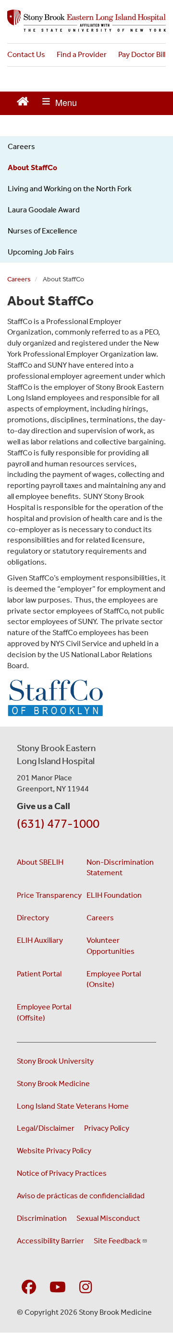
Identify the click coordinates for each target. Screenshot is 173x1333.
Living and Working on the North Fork (70, 188)
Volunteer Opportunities (110, 946)
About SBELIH (40, 862)
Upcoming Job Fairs (41, 251)
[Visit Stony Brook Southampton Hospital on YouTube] (58, 1288)
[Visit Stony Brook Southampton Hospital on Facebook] (29, 1288)
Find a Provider (82, 54)
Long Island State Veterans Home (73, 1106)
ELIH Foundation (114, 895)
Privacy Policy (106, 1128)
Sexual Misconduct (108, 1218)
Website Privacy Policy (54, 1150)
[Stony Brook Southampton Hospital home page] (86, 21)
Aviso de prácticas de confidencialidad (81, 1195)
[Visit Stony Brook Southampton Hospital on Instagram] (85, 1288)
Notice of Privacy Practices (62, 1173)
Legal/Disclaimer (45, 1128)
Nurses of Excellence (42, 230)
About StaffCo (32, 167)
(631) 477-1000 (58, 823)
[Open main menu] (59, 103)
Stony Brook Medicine (53, 1083)
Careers (21, 146)
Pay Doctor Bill (141, 54)
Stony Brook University (55, 1061)
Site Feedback (117, 1240)
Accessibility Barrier (50, 1240)
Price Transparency (49, 895)
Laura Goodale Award (44, 209)
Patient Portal (39, 973)
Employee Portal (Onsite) (113, 979)
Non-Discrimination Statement (120, 868)
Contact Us (26, 54)
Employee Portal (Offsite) (44, 1012)
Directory (33, 917)
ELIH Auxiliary (40, 940)
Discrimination (42, 1218)
